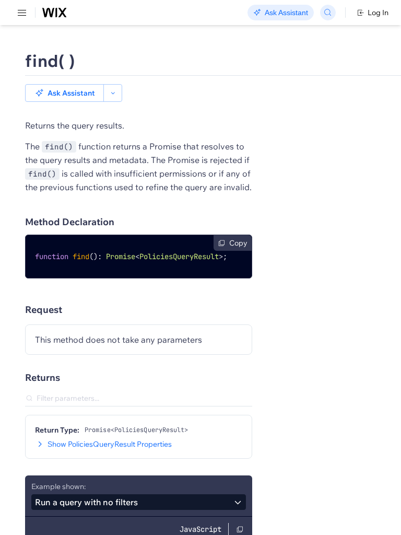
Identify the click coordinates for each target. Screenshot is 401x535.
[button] (64, 93)
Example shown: (58, 486)
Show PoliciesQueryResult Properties (110, 444)
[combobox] (138, 502)
